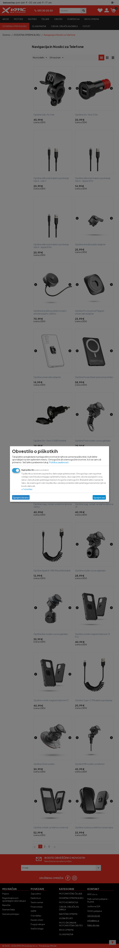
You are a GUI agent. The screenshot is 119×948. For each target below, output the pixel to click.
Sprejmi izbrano (21, 497)
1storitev (26, 489)
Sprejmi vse (99, 497)
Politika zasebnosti (58, 462)
